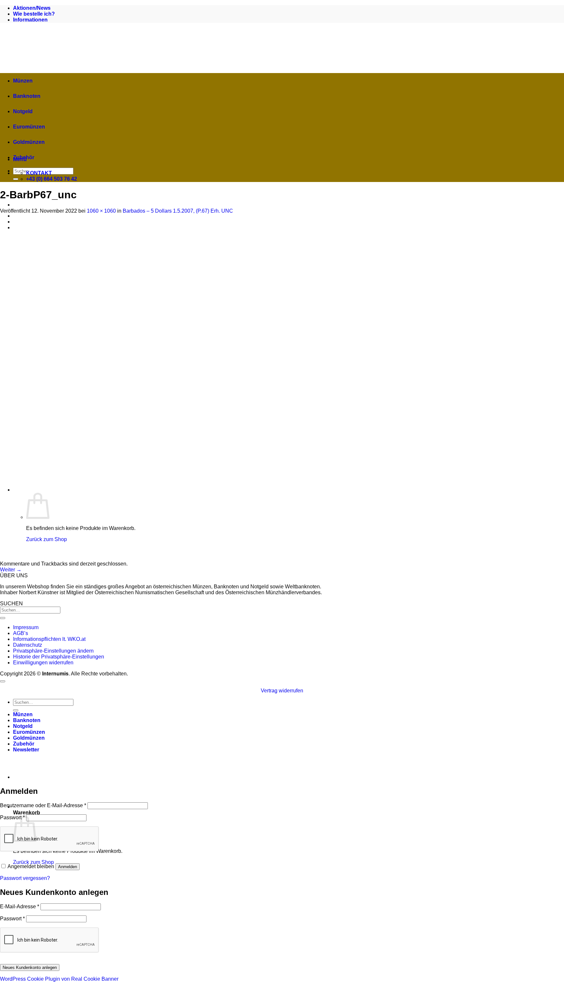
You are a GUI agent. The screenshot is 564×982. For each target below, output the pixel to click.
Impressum (26, 627)
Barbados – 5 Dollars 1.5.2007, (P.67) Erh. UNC (178, 211)
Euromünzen (29, 126)
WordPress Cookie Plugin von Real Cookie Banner (59, 979)
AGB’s (20, 633)
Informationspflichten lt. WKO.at (49, 639)
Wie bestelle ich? (34, 14)
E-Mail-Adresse (19, 906)
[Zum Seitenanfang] (2, 681)
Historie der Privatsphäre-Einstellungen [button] (58, 656)
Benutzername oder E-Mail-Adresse (43, 805)
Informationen (30, 20)
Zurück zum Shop (33, 862)
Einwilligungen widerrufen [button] (43, 662)
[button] (26, 749)
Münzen (23, 80)
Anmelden (67, 866)
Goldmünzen (29, 142)
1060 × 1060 (101, 211)
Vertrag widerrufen (282, 690)
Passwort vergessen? (25, 878)
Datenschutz (27, 645)
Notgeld (23, 111)
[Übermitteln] (15, 179)
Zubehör (23, 157)
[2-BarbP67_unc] (173, 558)
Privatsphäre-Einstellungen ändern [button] (53, 651)
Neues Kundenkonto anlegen (30, 967)
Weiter (11, 569)
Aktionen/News (32, 8)
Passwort (12, 817)
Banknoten (26, 96)
